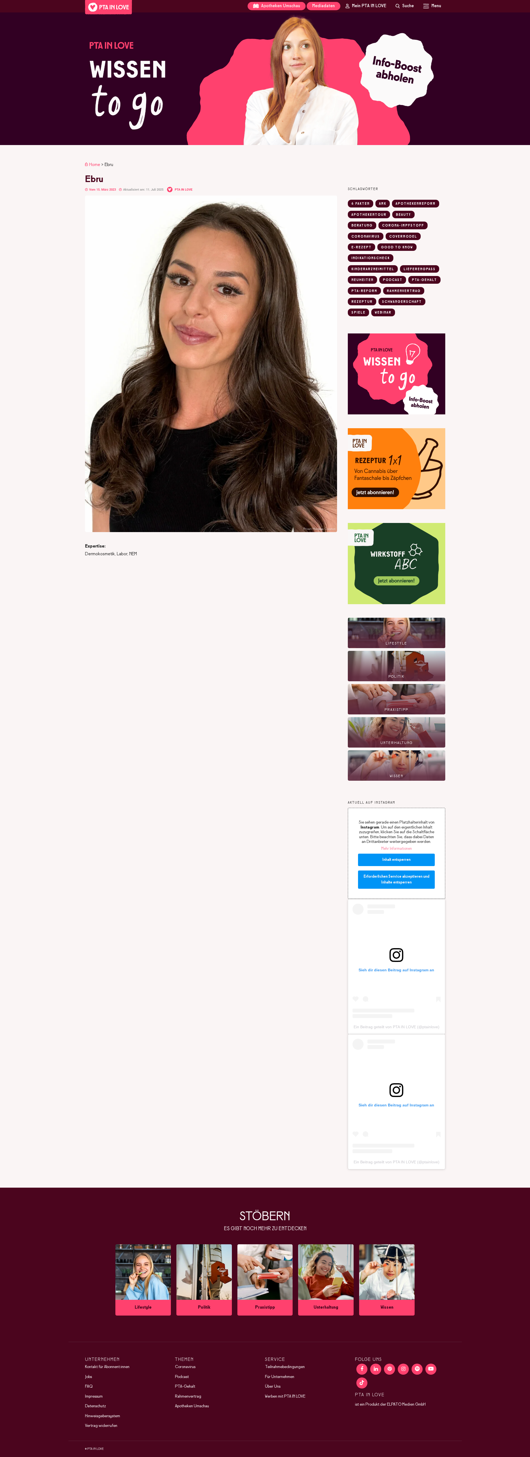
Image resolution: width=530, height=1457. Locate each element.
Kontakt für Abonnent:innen (107, 1367)
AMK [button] (382, 203)
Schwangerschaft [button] (402, 302)
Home (94, 165)
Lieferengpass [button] (420, 269)
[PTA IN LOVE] (108, 7)
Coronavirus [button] (365, 236)
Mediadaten (323, 6)
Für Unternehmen (279, 1377)
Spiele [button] (358, 312)
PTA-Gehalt (185, 1386)
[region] (265, 78)
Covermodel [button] (403, 236)
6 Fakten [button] (360, 203)
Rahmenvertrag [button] (404, 291)
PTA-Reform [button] (364, 291)
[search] (404, 6)
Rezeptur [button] (362, 302)
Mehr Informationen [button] (396, 849)
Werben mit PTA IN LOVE (285, 1396)
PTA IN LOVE (183, 189)
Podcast (182, 1377)
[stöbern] (143, 1280)
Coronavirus (185, 1367)
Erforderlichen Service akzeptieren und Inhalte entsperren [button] (396, 879)
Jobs (88, 1377)
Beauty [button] (403, 215)
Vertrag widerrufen (101, 1426)
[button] (265, 78)
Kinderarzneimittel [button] (372, 269)
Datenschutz (95, 1406)
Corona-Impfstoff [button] (403, 225)
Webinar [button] (383, 312)
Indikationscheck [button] (370, 258)
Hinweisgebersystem (102, 1416)
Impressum (94, 1396)
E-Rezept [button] (361, 247)
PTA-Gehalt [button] (424, 280)
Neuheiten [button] (362, 280)
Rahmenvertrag (188, 1396)
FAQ (88, 1386)
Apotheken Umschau (280, 6)
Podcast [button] (392, 280)
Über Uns (272, 1386)
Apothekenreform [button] (416, 203)
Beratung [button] (362, 225)
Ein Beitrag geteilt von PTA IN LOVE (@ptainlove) (396, 1027)
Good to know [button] (397, 247)
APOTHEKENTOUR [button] (368, 215)
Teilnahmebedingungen (285, 1367)
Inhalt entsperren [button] (396, 860)
